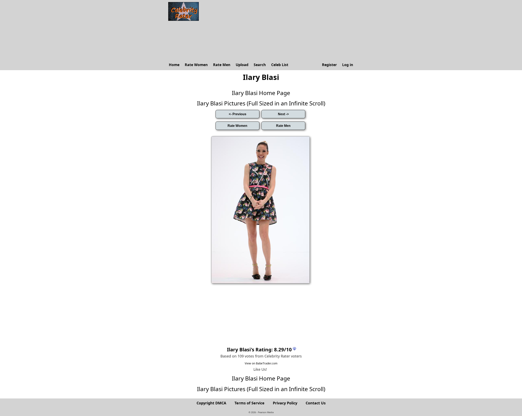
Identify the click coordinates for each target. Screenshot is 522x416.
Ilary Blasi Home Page (261, 93)
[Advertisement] (278, 30)
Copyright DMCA (211, 403)
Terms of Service (249, 403)
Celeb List (279, 64)
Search (260, 64)
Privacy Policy (285, 403)
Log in (347, 64)
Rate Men (221, 64)
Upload (242, 64)
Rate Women (196, 64)
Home (174, 64)
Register (329, 64)
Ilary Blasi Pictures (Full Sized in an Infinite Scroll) (261, 103)
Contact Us (316, 403)
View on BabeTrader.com (261, 363)
